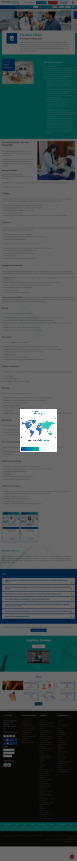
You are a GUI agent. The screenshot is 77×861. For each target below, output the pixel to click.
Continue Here (30, 449)
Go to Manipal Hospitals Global (48, 449)
